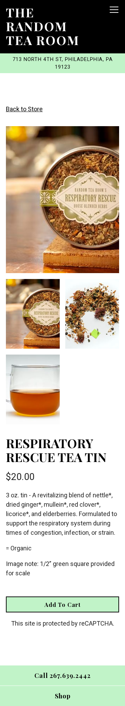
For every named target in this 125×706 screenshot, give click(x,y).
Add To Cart (62, 604)
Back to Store (24, 109)
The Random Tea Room (42, 26)
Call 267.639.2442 (62, 675)
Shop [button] (62, 696)
